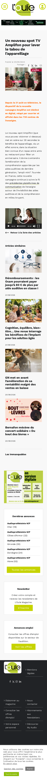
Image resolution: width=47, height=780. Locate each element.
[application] (23, 218)
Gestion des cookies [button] (13, 769)
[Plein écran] (38, 226)
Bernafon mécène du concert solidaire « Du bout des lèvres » (20, 431)
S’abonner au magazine (12, 702)
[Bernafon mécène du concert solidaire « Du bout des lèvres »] (23, 400)
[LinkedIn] (20, 681)
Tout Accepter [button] (11, 774)
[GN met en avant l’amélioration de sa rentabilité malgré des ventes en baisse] (23, 350)
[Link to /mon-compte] (42, 6)
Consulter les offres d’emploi (12, 714)
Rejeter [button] (30, 769)
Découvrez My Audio (32, 726)
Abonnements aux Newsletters (34, 714)
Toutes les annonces (24, 569)
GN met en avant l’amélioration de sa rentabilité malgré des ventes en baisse (20, 382)
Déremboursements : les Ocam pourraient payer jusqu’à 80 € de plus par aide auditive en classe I (22, 283)
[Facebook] (10, 681)
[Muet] (34, 226)
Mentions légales (32, 671)
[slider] (21, 226)
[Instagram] (17, 681)
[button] (23, 218)
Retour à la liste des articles (25, 232)
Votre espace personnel (12, 726)
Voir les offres (23, 646)
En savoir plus (10, 763)
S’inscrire (23, 608)
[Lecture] (8, 226)
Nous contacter (32, 702)
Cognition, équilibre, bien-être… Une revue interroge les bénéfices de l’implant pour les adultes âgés (23, 333)
